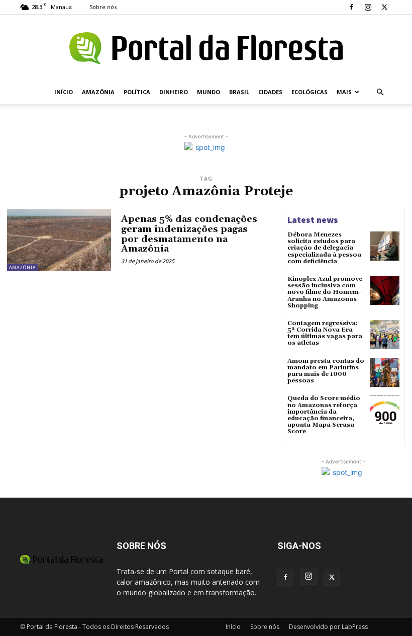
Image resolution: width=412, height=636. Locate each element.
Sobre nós (103, 7)
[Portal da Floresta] (206, 48)
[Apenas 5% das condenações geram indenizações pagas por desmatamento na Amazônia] (59, 240)
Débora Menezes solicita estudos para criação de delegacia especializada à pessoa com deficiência (324, 248)
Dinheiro (173, 92)
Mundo (208, 92)
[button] (380, 92)
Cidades (270, 92)
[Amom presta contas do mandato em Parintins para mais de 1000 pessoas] (384, 372)
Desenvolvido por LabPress (328, 626)
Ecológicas (309, 92)
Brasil (239, 92)
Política (137, 92)
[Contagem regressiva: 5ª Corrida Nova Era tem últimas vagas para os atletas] (384, 334)
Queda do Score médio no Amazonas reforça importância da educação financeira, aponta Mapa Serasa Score (323, 414)
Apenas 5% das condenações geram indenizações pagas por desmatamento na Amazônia (189, 234)
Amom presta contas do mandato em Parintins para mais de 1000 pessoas (325, 371)
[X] (384, 7)
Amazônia (98, 92)
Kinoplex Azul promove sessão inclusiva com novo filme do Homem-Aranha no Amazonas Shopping (324, 292)
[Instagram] (367, 7)
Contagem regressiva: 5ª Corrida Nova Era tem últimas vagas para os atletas (324, 333)
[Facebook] (351, 7)
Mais (344, 92)
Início (63, 92)
